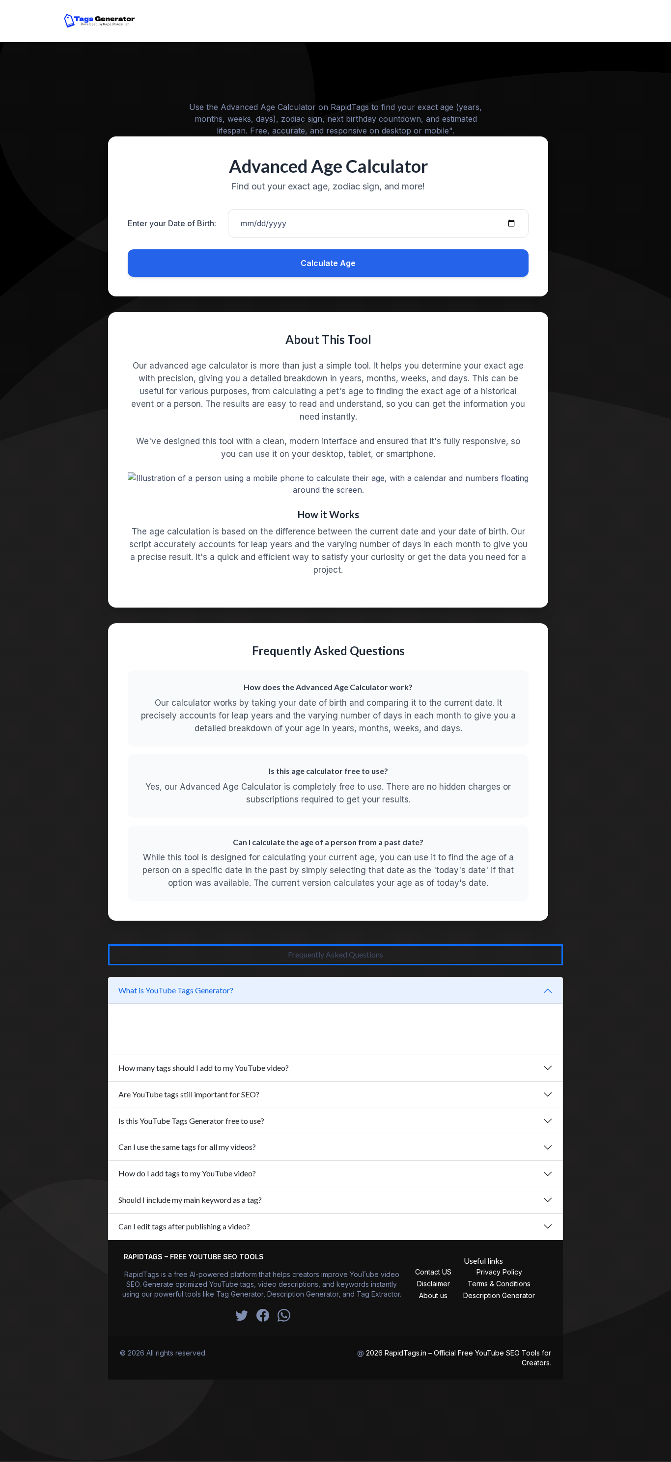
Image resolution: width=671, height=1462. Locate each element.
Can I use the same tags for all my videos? (187, 1146)
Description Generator (499, 1295)
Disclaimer (433, 1283)
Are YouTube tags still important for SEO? (188, 1094)
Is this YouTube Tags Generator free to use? (191, 1120)
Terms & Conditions (499, 1283)
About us (433, 1295)
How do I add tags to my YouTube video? (187, 1173)
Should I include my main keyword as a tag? (190, 1199)
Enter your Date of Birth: (172, 223)
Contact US (433, 1272)
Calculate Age (328, 263)
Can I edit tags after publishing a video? (184, 1226)
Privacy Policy (499, 1272)
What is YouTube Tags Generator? (175, 990)
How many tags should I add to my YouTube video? (203, 1067)
